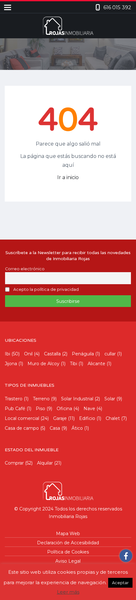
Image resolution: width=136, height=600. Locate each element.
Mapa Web (68, 533)
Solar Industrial (77, 399)
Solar (109, 399)
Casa (55, 428)
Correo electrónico (25, 268)
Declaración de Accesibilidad (68, 543)
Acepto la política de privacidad (46, 289)
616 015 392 (117, 7)
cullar (110, 354)
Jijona (11, 363)
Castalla (52, 354)
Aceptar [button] (120, 582)
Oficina (64, 408)
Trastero (13, 399)
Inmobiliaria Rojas (68, 516)
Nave (89, 408)
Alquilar (45, 463)
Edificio (87, 418)
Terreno (41, 399)
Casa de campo (22, 428)
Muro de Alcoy (43, 363)
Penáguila (83, 354)
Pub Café (15, 408)
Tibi (73, 363)
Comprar (14, 463)
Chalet (113, 418)
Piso (40, 408)
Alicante (96, 363)
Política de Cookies (68, 552)
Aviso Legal (68, 561)
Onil (28, 354)
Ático (77, 428)
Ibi (7, 354)
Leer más (68, 592)
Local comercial (22, 418)
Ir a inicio (68, 177)
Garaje (60, 418)
